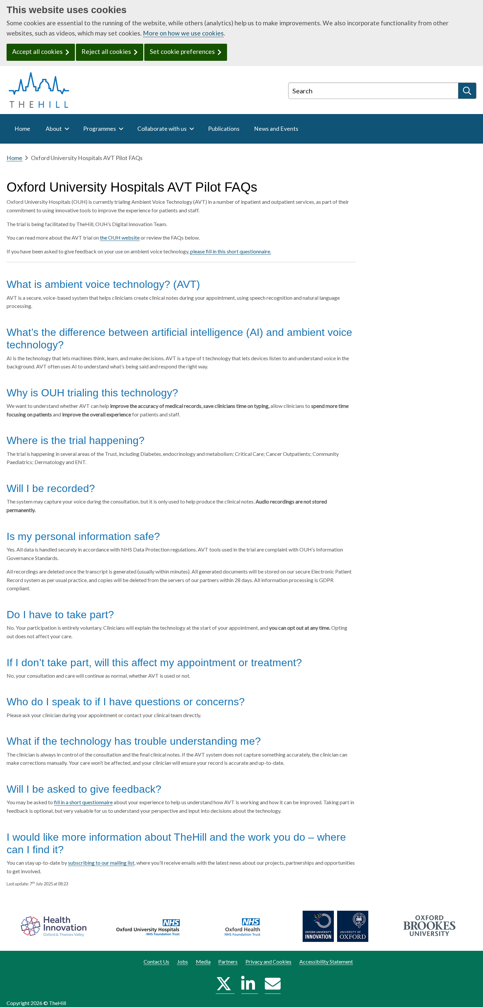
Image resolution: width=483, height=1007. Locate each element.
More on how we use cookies (183, 33)
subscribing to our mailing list (101, 862)
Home (14, 157)
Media (203, 961)
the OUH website (120, 237)
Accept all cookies (37, 51)
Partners (228, 961)
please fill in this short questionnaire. (230, 251)
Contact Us (156, 961)
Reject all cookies (106, 51)
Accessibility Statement (326, 961)
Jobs (182, 961)
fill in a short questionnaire (83, 802)
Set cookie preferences (182, 51)
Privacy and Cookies (268, 961)
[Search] (467, 90)
